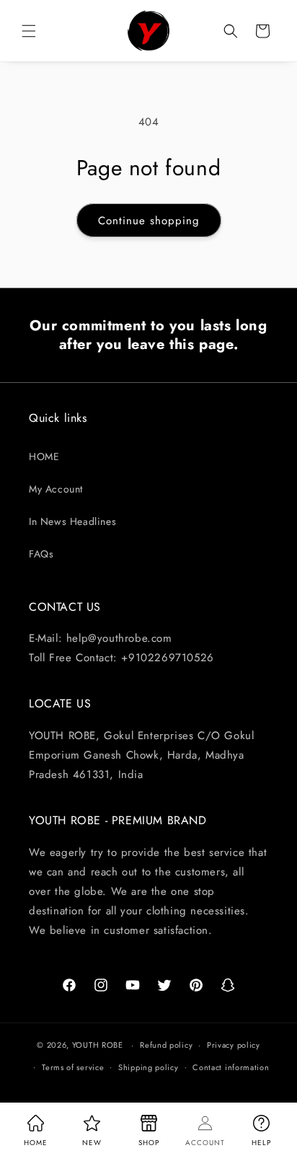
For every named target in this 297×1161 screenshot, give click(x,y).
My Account (56, 489)
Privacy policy (233, 1045)
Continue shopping (149, 221)
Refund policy (166, 1045)
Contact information (230, 1067)
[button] (29, 31)
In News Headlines (72, 521)
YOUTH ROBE (97, 1045)
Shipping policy (148, 1067)
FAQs (41, 554)
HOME (44, 456)
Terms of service (73, 1067)
